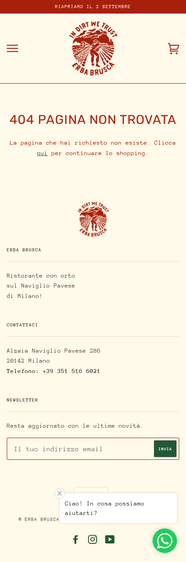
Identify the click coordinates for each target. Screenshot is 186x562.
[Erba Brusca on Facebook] (75, 541)
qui (42, 153)
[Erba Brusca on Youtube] (110, 541)
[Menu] (12, 48)
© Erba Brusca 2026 (47, 519)
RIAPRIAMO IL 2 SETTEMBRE (93, 6)
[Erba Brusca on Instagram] (93, 541)
